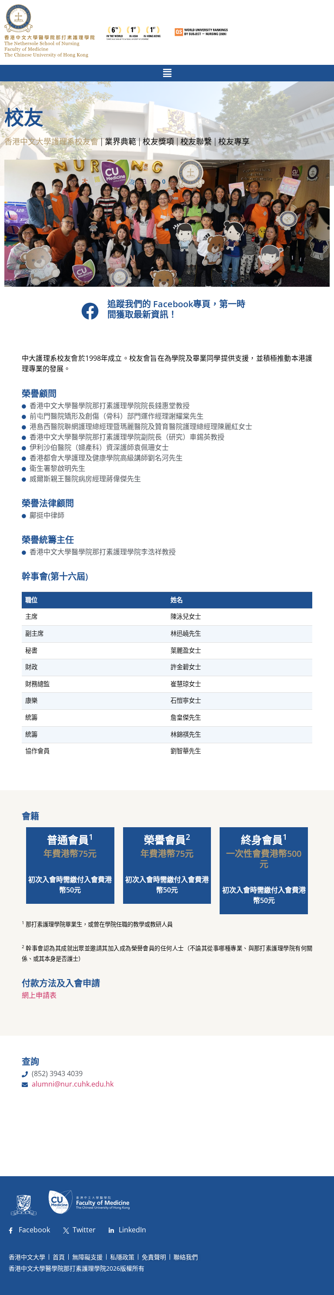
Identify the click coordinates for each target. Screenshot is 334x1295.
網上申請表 (39, 995)
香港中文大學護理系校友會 (51, 141)
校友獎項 (158, 141)
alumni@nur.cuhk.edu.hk (73, 1084)
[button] (167, 73)
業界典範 (120, 141)
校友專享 (234, 141)
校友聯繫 (196, 141)
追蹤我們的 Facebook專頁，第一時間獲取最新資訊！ (176, 309)
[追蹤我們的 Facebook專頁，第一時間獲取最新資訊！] (90, 311)
